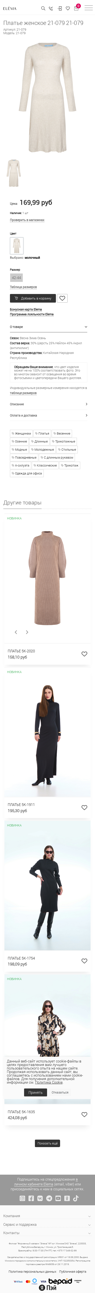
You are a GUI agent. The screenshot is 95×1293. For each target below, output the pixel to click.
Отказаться (60, 1092)
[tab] (48, 327)
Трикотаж (71, 465)
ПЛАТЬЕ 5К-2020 (21, 651)
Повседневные (25, 457)
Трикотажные (65, 441)
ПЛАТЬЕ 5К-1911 (21, 804)
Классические (46, 465)
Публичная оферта (72, 1271)
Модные (20, 449)
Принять (35, 1092)
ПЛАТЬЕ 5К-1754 (21, 958)
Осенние (20, 441)
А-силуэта (21, 465)
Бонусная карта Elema (26, 309)
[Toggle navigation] (88, 8)
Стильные (68, 449)
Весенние (63, 433)
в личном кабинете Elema (46, 1181)
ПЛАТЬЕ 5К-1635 (21, 1111)
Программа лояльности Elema (32, 314)
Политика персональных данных (32, 1271)
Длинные (41, 441)
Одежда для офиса (28, 473)
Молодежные (44, 449)
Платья (43, 433)
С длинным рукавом (58, 457)
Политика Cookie (49, 1082)
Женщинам (22, 433)
